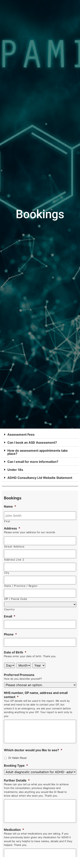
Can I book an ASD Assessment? (32, 442)
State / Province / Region (21, 586)
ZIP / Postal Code (15, 599)
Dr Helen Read (17, 757)
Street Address (14, 546)
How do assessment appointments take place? (37, 452)
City (6, 573)
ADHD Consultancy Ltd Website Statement (39, 478)
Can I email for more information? (32, 462)
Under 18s (15, 470)
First (7, 521)
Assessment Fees (21, 434)
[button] (40, 435)
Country (9, 609)
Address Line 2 (14, 559)
